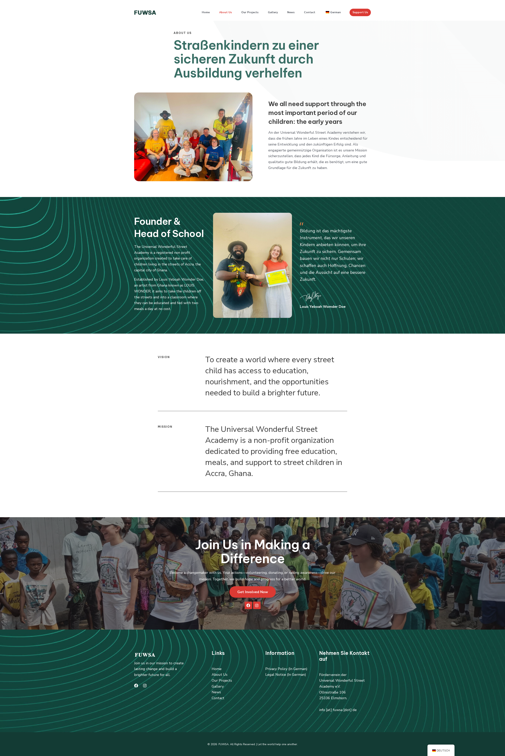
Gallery (273, 12)
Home (206, 12)
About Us (225, 12)
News (291, 12)
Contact (309, 12)
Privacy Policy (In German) (286, 668)
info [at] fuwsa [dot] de (338, 709)
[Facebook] (136, 686)
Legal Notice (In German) (285, 674)
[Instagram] (145, 686)
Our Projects (249, 12)
